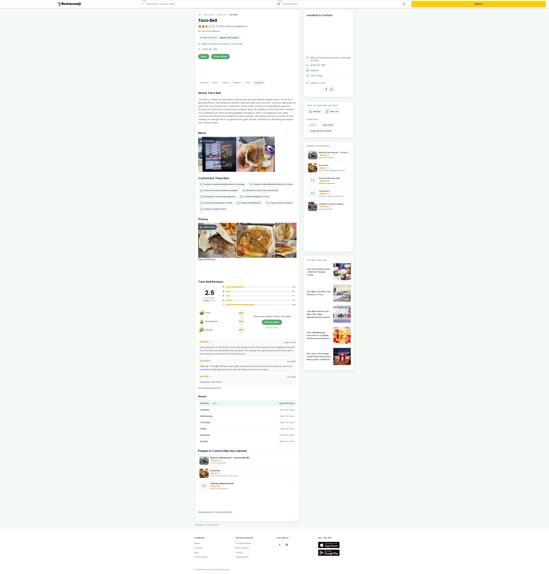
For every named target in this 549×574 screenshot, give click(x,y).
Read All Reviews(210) (209, 388)
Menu (204, 56)
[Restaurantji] (69, 3)
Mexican (216, 31)
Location (259, 82)
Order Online (220, 56)
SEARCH (479, 4)
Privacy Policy (201, 557)
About (197, 543)
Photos (225, 82)
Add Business (242, 557)
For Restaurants (243, 543)
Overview (204, 82)
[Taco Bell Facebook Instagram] (331, 89)
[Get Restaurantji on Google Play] (329, 553)
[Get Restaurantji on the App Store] (329, 545)
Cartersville (209, 14)
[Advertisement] (247, 68)
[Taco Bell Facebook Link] (326, 89)
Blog (196, 552)
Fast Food (221, 14)
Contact (198, 547)
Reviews (237, 82)
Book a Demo (242, 547)
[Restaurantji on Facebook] (280, 545)
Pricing (239, 552)
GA (199, 14)
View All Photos (206, 259)
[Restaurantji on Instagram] (287, 545)
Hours (247, 82)
